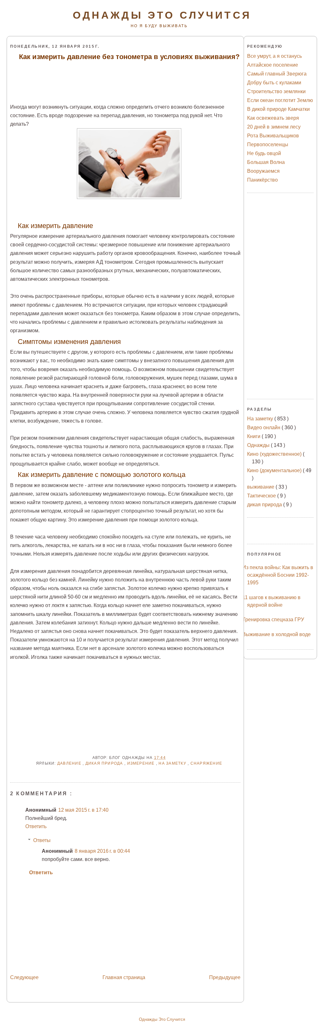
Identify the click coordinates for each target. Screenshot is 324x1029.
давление (70, 763)
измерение (141, 763)
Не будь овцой (264, 153)
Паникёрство (262, 180)
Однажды (259, 445)
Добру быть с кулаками (274, 82)
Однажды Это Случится (162, 1019)
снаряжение (206, 763)
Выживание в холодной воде (276, 634)
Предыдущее (224, 977)
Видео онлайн (264, 427)
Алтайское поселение (272, 65)
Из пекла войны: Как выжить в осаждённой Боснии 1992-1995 (277, 575)
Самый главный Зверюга (277, 73)
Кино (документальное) (275, 470)
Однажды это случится (162, 15)
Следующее (24, 977)
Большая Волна (266, 162)
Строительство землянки (276, 91)
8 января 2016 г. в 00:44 (102, 851)
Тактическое (262, 495)
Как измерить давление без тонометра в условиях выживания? (129, 57)
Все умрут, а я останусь (274, 56)
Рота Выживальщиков (273, 135)
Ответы (42, 840)
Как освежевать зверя (273, 118)
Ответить (36, 826)
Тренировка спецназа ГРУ (273, 619)
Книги (254, 436)
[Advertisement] (126, 77)
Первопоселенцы (267, 144)
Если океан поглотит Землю (280, 100)
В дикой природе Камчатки (278, 109)
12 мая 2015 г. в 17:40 (83, 810)
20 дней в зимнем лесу (274, 126)
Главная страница (124, 977)
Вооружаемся (263, 171)
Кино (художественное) (275, 454)
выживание (261, 487)
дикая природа (104, 763)
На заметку (173, 763)
